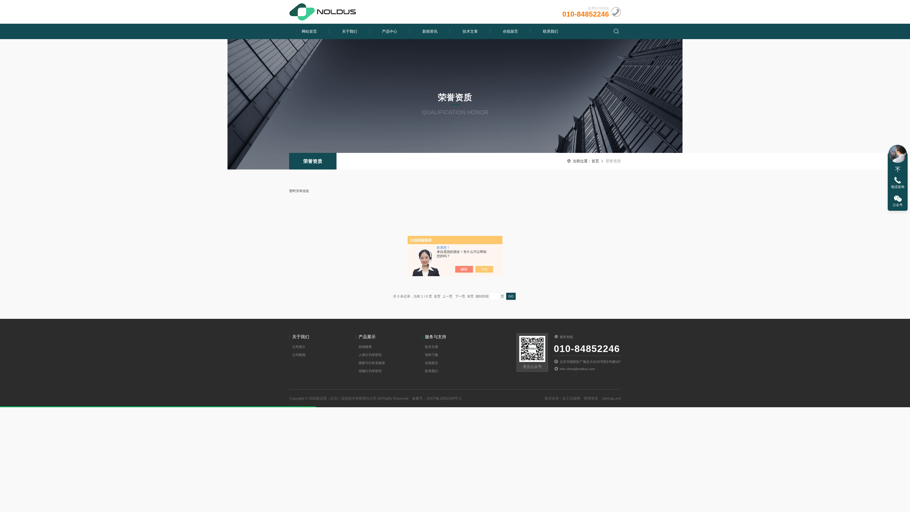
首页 (595, 161)
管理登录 (591, 398)
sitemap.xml (611, 398)
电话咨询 (897, 187)
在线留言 (510, 31)
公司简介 (298, 347)
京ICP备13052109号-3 (443, 398)
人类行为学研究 (370, 355)
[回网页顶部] (897, 169)
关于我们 (349, 31)
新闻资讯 (429, 31)
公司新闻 (298, 355)
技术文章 (470, 31)
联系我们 (550, 31)
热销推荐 (365, 347)
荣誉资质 (312, 161)
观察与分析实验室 (372, 363)
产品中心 (389, 31)
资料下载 (431, 355)
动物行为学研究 (370, 371)
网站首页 (309, 31)
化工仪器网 (571, 398)
